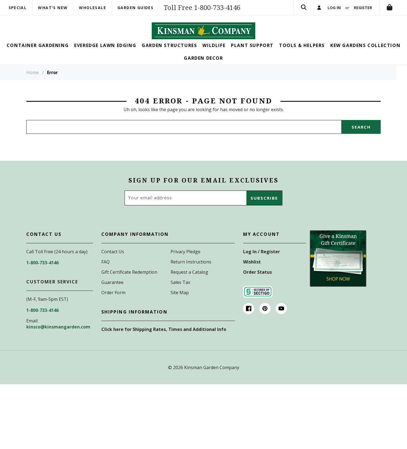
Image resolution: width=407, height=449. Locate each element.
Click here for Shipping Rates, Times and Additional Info (163, 329)
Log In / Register (261, 252)
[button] (338, 258)
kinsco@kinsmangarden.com (58, 327)
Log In (334, 7)
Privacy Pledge (185, 252)
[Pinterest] (265, 308)
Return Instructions (191, 262)
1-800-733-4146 (42, 263)
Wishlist (252, 262)
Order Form (113, 292)
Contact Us (112, 252)
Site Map (180, 292)
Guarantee (112, 282)
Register (363, 7)
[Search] (303, 8)
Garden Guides (135, 7)
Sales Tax (180, 282)
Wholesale (92, 7)
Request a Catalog (189, 272)
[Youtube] (281, 308)
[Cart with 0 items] (389, 7)
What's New (53, 7)
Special (18, 7)
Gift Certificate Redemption (129, 272)
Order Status (257, 272)
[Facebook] (248, 308)
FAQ (105, 262)
